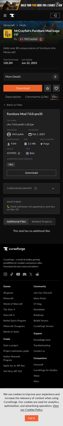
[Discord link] (25, 274)
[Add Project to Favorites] (47, 88)
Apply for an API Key (14, 366)
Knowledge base (42, 340)
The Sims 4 (9, 309)
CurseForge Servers (43, 326)
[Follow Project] (56, 88)
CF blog (37, 304)
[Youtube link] (18, 274)
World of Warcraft (13, 304)
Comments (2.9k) (36, 96)
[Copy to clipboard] (19, 153)
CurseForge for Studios (45, 370)
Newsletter (39, 309)
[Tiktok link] (12, 274)
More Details (13, 76)
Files (55, 96)
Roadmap (39, 315)
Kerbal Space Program (14, 321)
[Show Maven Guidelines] (53, 188)
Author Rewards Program (11, 358)
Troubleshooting (42, 345)
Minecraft (9, 25)
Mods (22, 25)
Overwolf (38, 365)
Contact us (39, 351)
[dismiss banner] (58, 4)
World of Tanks (11, 332)
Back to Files (14, 104)
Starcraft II (8, 315)
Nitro (36, 381)
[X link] (31, 274)
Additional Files (16, 221)
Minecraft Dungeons (14, 326)
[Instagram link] (5, 274)
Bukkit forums (41, 321)
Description (13, 96)
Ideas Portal (40, 298)
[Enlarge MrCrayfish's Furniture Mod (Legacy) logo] (7, 33)
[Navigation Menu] (5, 15)
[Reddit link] (37, 274)
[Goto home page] (12, 15)
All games (8, 293)
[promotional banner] (31, 5)
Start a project (10, 345)
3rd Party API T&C (12, 371)
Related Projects (42, 221)
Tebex (36, 376)
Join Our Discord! (43, 293)
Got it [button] (31, 418)
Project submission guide (16, 351)
